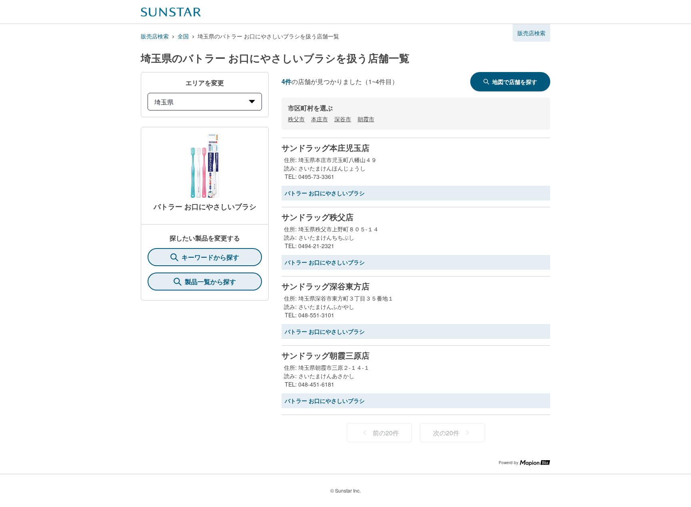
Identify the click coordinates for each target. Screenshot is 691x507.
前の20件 (386, 432)
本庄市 (319, 119)
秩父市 (296, 119)
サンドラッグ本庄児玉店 (325, 147)
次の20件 (446, 432)
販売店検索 (155, 36)
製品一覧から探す (210, 281)
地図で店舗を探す (514, 82)
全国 (183, 36)
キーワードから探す (210, 257)
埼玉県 (164, 101)
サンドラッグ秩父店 (317, 217)
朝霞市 (365, 119)
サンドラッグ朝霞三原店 (325, 355)
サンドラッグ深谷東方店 (325, 286)
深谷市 (342, 119)
